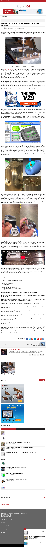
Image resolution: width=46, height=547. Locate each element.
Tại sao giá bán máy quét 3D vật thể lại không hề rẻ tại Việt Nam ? (19, 447)
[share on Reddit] (43, 338)
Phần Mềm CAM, (21, 28)
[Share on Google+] (32, 338)
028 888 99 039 (8, 514)
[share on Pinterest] (38, 338)
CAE (12, 336)
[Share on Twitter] (30, 338)
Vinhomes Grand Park (6, 502)
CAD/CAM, (16, 28)
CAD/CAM (9, 336)
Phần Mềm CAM (16, 336)
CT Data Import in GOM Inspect (12, 461)
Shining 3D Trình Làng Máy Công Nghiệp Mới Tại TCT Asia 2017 (37, 537)
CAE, (18, 28)
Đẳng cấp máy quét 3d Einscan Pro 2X (13, 431)
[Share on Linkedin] (35, 338)
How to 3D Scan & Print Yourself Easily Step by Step (16, 467)
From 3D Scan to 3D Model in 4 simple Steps (14, 473)
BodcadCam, (13, 28)
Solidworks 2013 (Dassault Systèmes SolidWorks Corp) (16, 479)
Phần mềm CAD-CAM (5, 80)
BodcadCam (4, 336)
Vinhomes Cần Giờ (5, 504)
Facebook (42, 380)
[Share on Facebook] (27, 338)
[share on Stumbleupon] (41, 338)
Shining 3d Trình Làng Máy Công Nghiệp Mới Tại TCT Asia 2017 (18, 442)
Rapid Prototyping (5, 527)
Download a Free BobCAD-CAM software (23, 275)
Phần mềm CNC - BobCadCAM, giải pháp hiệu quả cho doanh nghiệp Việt (8, 374)
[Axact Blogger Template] (23, 5)
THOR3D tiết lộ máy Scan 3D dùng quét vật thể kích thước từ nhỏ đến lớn (37, 531)
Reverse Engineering (6, 529)
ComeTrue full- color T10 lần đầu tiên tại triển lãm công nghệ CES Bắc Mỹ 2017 (37, 542)
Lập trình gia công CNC (9, 69)
